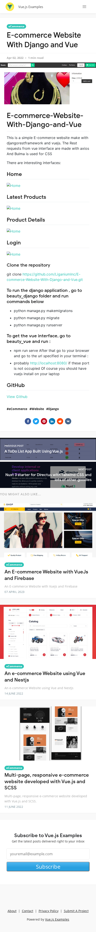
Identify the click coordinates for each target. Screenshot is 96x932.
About (12, 911)
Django (53, 409)
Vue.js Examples (30, 6)
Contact (27, 911)
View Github (17, 396)
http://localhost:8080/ (48, 363)
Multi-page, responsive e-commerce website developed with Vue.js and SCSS (46, 781)
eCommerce (16, 26)
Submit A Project (76, 911)
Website (37, 409)
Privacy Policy (48, 911)
